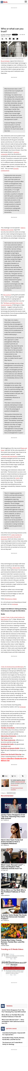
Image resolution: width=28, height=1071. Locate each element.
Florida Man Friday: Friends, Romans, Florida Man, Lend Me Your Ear (12, 942)
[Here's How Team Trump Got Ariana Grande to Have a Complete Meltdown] (14, 830)
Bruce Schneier (5, 61)
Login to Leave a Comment (14, 968)
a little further (16, 568)
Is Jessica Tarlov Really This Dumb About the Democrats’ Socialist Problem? (14, 917)
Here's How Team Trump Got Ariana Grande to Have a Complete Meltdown (12, 841)
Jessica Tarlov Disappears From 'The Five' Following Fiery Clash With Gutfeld (13, 816)
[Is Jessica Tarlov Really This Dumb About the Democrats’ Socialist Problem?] (14, 906)
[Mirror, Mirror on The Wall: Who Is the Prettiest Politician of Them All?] (14, 881)
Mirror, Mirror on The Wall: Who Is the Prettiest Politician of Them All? (13, 892)
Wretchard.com (14, 785)
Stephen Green (5, 945)
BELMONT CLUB (11, 793)
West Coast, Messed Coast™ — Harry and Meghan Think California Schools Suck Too (13, 866)
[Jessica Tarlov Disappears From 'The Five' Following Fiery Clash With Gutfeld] (14, 805)
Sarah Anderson (5, 895)
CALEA (17, 478)
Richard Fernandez (6, 34)
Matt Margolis (5, 820)
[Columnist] (5, 783)
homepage (15, 604)
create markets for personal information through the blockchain (11, 537)
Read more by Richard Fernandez (17, 788)
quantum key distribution (9, 456)
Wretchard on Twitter (11, 599)
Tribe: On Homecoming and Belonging (12, 667)
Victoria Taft (4, 870)
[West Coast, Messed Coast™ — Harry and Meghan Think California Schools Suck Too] (14, 856)
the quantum (7, 295)
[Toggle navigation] (25, 1)
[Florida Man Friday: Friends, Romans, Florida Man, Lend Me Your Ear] (14, 931)
